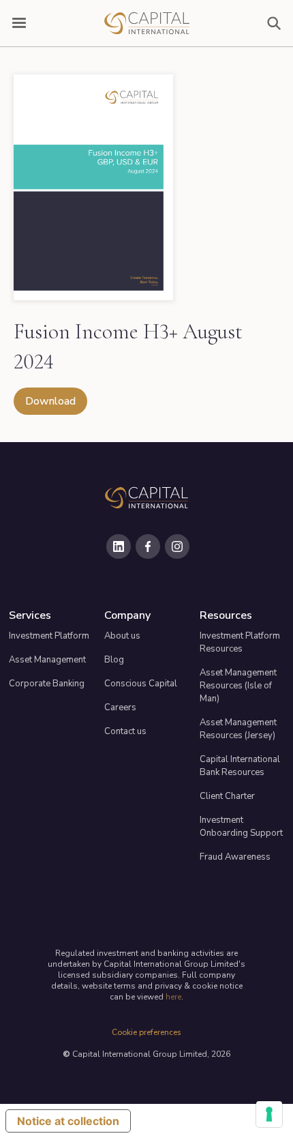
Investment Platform (49, 636)
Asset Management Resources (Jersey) (238, 729)
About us (122, 636)
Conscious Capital (140, 683)
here (173, 996)
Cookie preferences (146, 1032)
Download (50, 401)
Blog (114, 660)
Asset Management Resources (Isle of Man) (238, 686)
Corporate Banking (46, 683)
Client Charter (227, 796)
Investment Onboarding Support (241, 826)
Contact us (125, 731)
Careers (120, 707)
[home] (146, 23)
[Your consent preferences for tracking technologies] (269, 1114)
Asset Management (47, 660)
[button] (19, 23)
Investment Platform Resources (240, 642)
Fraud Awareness (235, 857)
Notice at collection (68, 1121)
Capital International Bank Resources (240, 765)
